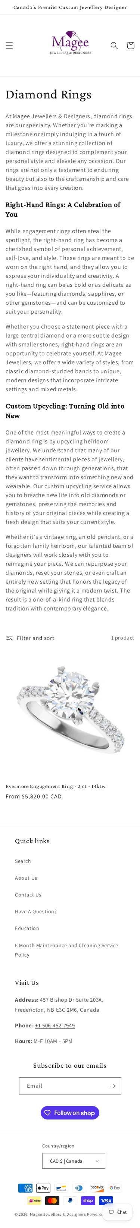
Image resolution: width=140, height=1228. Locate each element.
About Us (26, 877)
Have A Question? (36, 911)
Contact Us (28, 894)
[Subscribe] (113, 1086)
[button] (9, 45)
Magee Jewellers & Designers (58, 1214)
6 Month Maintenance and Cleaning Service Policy (66, 950)
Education (27, 928)
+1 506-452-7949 (55, 1025)
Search (23, 861)
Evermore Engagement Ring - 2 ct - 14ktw (56, 786)
